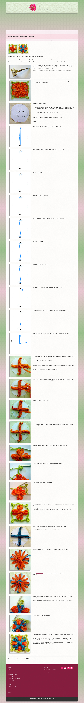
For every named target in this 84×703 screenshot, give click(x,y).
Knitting (11, 676)
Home (9, 667)
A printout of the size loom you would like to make (45, 109)
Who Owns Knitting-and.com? (49, 669)
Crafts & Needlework (12, 674)
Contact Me (45, 667)
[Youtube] (65, 668)
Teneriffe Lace (12, 680)
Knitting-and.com (43, 7)
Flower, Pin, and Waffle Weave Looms (15, 683)
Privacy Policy (46, 672)
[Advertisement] (42, 22)
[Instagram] (68, 668)
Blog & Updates (11, 672)
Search (9, 692)
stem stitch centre (39, 573)
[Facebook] (62, 668)
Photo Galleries (12, 689)
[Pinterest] (71, 668)
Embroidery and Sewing (14, 678)
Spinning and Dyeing (13, 686)
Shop (9, 669)
